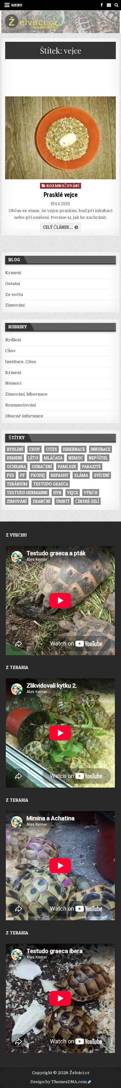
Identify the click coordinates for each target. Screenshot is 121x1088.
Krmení (13, 272)
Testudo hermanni (27, 492)
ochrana (16, 466)
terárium (17, 483)
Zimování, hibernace (26, 394)
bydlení (15, 449)
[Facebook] (101, 5)
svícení (101, 475)
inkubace (100, 449)
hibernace (74, 449)
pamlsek (67, 466)
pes (10, 475)
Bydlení (13, 339)
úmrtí (62, 501)
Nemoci (13, 383)
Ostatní (12, 283)
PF (22, 475)
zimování (17, 501)
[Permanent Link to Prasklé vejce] (60, 137)
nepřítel (98, 457)
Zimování (15, 305)
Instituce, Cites (20, 361)
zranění (41, 501)
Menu (16, 5)
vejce (72, 492)
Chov (10, 350)
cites (51, 449)
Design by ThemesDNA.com (58, 1082)
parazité (91, 466)
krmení (14, 457)
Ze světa (14, 294)
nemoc (75, 457)
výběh (90, 492)
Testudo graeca (50, 483)
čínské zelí (87, 501)
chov (34, 449)
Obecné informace (24, 416)
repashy (59, 475)
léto (33, 457)
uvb (57, 492)
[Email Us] (109, 5)
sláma (81, 475)
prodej (38, 475)
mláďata (53, 457)
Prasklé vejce (61, 195)
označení (42, 466)
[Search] (116, 5)
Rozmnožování (62, 185)
